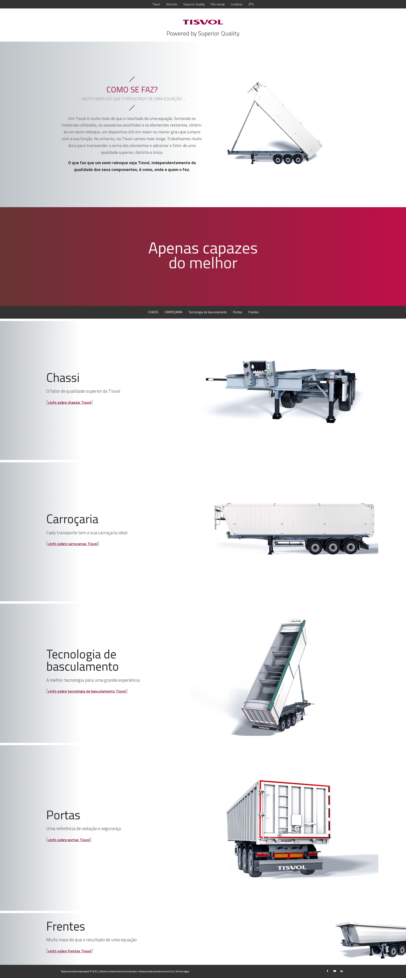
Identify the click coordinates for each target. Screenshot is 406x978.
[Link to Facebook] (327, 970)
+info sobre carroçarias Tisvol (73, 543)
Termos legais (182, 971)
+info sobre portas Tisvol (69, 840)
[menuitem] (156, 4)
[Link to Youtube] (334, 970)
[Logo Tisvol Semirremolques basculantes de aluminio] (203, 22)
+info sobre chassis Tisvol (69, 402)
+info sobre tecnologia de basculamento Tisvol (87, 691)
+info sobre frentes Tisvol (69, 951)
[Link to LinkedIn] (341, 970)
